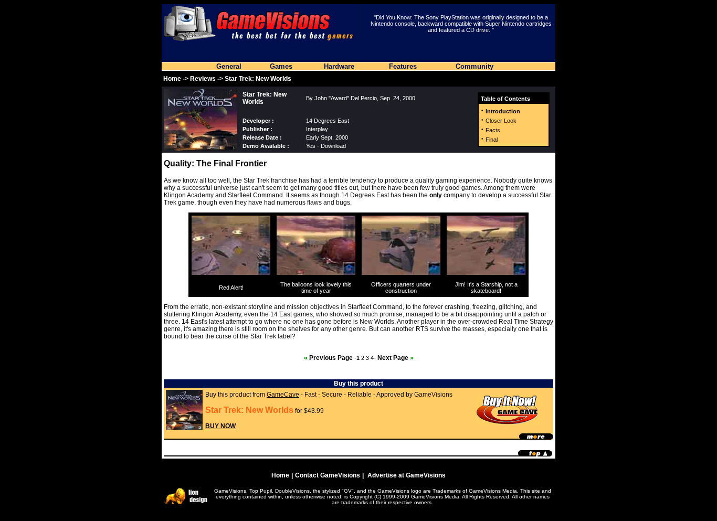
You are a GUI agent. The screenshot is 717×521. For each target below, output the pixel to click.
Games (281, 66)
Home (172, 78)
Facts (493, 130)
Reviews (203, 78)
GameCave (283, 394)
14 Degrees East (327, 121)
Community (474, 66)
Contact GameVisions (327, 475)
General (228, 66)
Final (492, 139)
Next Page (395, 357)
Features (403, 66)
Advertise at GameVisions (406, 475)
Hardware (339, 66)
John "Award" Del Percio (345, 98)
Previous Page (328, 357)
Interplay (317, 129)
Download (333, 146)
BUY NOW (220, 426)
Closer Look (501, 121)
